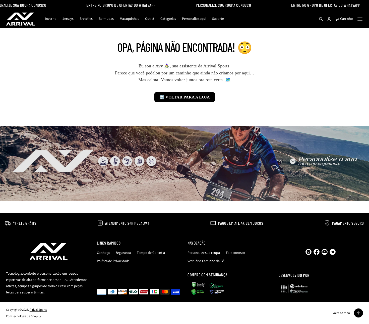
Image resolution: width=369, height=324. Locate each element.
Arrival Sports (38, 309)
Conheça (103, 252)
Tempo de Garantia (151, 252)
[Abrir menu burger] (360, 19)
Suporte (218, 18)
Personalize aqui (194, 18)
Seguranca (123, 252)
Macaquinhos (129, 18)
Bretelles (86, 18)
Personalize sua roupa (204, 252)
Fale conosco (235, 252)
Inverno (50, 18)
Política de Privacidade (113, 261)
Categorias (168, 18)
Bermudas (106, 18)
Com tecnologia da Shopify (23, 316)
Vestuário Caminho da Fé (206, 261)
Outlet (149, 18)
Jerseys (68, 18)
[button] (321, 19)
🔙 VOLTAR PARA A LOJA (184, 97)
